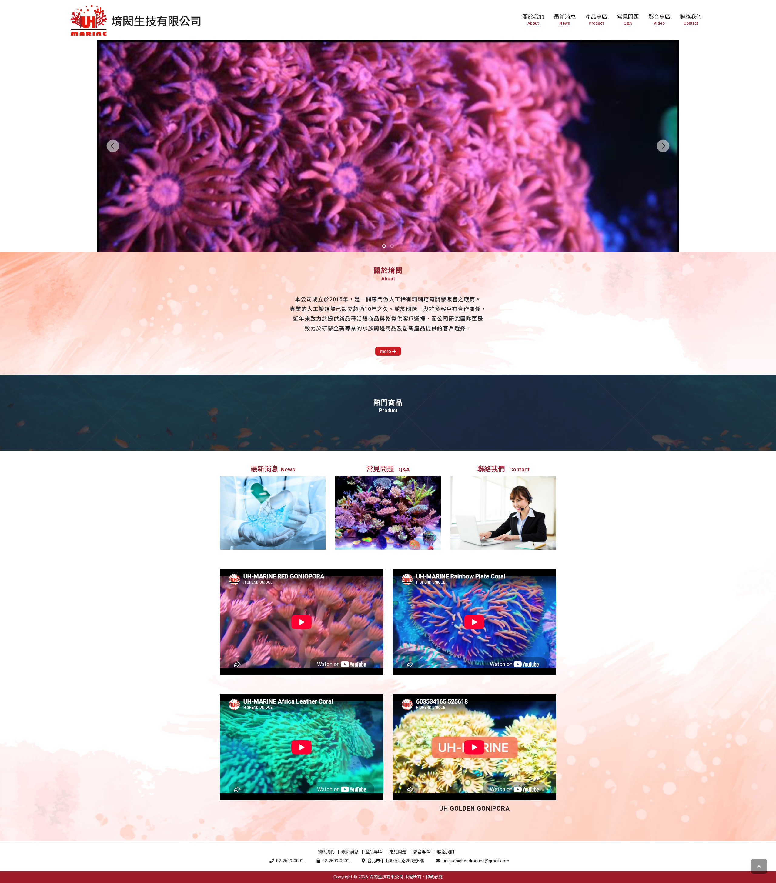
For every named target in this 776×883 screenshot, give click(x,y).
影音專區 (421, 852)
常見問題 (397, 852)
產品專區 (373, 852)
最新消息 (349, 852)
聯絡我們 (445, 852)
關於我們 (325, 852)
